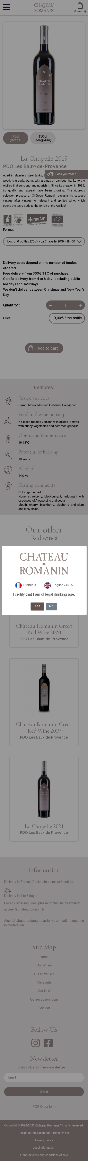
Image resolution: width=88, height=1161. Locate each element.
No (51, 606)
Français (29, 585)
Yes (37, 606)
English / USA (62, 585)
